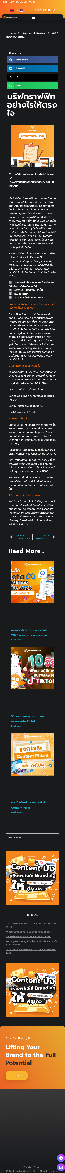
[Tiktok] (54, 10)
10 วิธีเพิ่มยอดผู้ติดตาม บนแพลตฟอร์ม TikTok (28, 931)
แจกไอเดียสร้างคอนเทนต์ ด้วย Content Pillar (28, 936)
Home (12, 33)
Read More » (17, 639)
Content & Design (34, 33)
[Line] (44, 10)
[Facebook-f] (35, 10)
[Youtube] (49, 10)
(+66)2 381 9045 (25, 2)
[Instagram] (40, 10)
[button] (32, 59)
